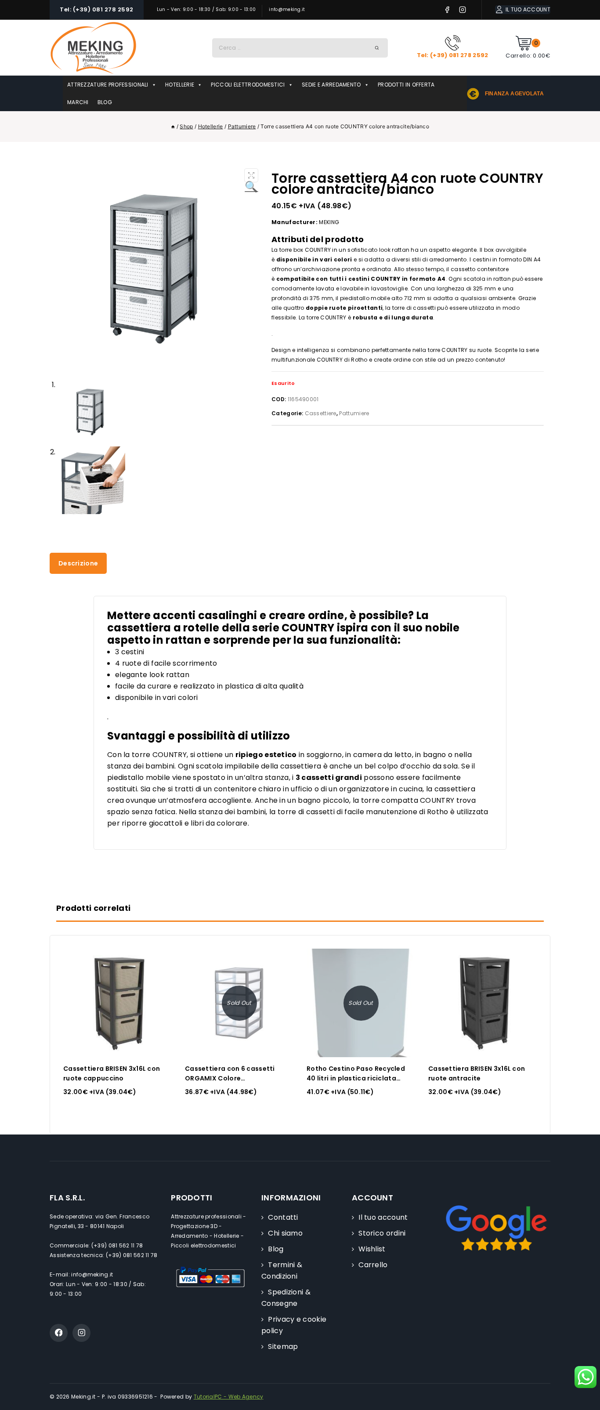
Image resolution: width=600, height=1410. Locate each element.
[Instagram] (462, 9)
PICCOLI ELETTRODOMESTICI (248, 84)
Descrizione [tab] (78, 563)
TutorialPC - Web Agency (229, 1396)
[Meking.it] (93, 48)
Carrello (372, 1265)
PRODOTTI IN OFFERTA (406, 84)
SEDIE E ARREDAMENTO (331, 84)
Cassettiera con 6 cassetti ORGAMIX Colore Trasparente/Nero (230, 1078)
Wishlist (371, 1249)
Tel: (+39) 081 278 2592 (97, 9)
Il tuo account (383, 1217)
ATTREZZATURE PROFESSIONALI (107, 84)
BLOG (105, 102)
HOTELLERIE (179, 84)
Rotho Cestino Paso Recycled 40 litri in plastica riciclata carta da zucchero (356, 1078)
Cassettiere (320, 413)
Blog (275, 1249)
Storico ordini (381, 1233)
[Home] (173, 126)
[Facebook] (447, 9)
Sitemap (283, 1346)
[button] (251, 175)
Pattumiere (354, 413)
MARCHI (78, 102)
